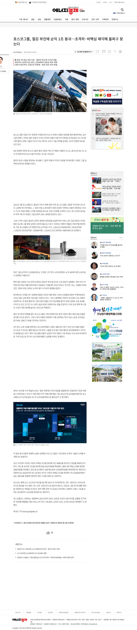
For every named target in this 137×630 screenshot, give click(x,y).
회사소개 (17, 612)
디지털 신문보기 (120, 13)
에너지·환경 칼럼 (106, 242)
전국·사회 (95, 19)
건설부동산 (58, 19)
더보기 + (121, 237)
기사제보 (104, 2)
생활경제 (47, 19)
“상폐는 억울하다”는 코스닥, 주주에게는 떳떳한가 (111, 299)
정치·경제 (75, 19)
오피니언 (85, 19)
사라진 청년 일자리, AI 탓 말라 (110, 266)
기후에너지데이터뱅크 (39, 2)
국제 (66, 19)
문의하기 (119, 612)
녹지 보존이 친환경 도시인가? (110, 255)
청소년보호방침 (95, 612)
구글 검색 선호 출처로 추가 (84, 52)
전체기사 (115, 19)
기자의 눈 (104, 295)
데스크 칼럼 (105, 285)
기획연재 (105, 19)
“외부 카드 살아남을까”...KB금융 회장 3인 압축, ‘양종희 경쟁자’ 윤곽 (108, 114)
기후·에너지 (23, 19)
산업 (39, 19)
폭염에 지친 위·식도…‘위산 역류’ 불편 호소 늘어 (107, 227)
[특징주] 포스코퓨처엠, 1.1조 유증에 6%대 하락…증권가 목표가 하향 (38, 549)
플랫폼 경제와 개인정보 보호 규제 (111, 277)
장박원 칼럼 (105, 263)
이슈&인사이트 (106, 274)
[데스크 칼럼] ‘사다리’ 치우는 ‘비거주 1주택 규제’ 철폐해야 (111, 288)
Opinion (94, 237)
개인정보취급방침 (63, 612)
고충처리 (108, 612)
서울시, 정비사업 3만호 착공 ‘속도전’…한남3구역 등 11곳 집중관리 (108, 139)
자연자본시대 (22, 2)
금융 (32, 19)
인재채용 (28, 612)
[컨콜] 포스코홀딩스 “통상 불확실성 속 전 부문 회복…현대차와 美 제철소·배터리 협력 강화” (45, 557)
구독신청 (98, 2)
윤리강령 (50, 612)
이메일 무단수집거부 (79, 612)
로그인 (110, 2)
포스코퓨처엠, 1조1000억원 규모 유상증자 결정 (32, 553)
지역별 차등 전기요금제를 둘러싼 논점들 (111, 246)
